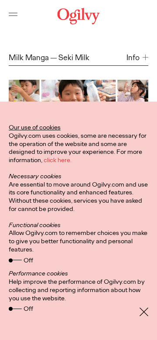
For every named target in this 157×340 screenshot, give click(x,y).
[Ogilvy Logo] (78, 16)
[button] (137, 58)
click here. (58, 160)
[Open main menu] (13, 16)
